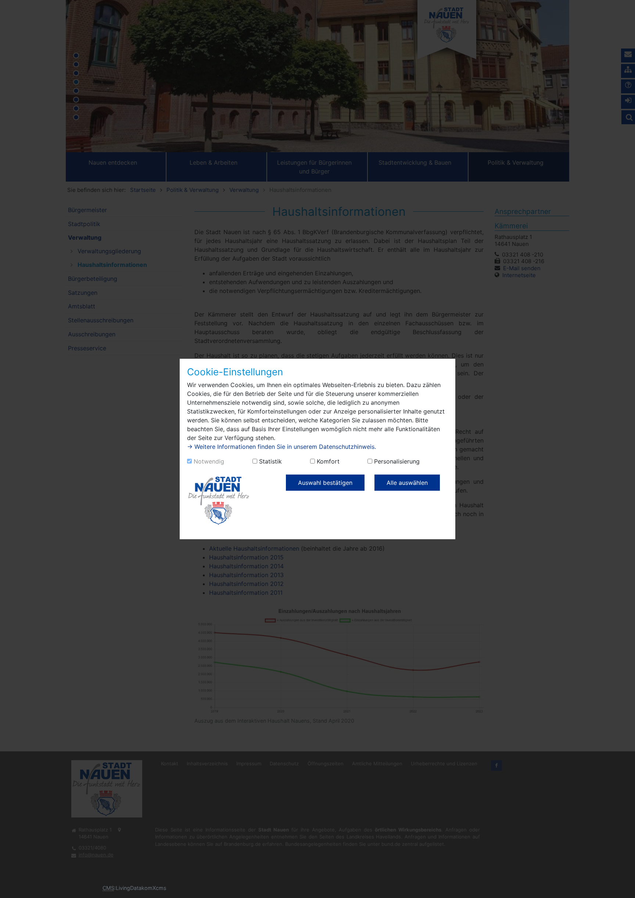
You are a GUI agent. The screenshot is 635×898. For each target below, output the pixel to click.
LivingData (128, 888)
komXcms (153, 888)
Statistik (270, 461)
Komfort (328, 461)
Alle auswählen (407, 482)
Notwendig (209, 461)
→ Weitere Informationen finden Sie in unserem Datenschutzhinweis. (281, 446)
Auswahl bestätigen (325, 482)
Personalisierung (397, 461)
